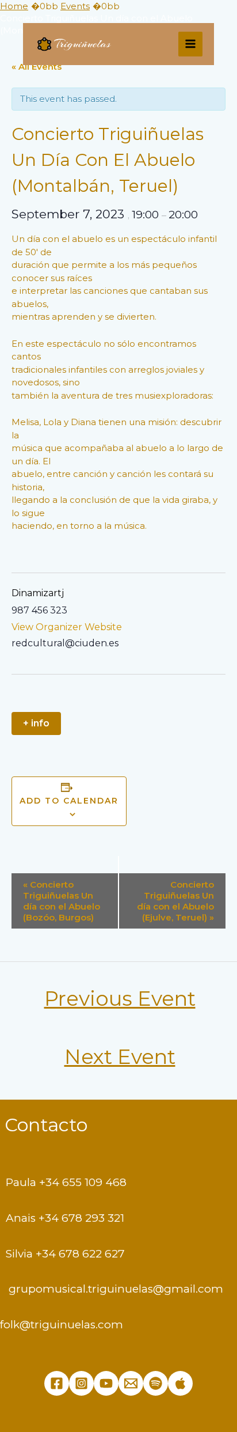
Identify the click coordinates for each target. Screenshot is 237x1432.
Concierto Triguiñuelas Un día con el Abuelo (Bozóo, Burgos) (61, 901)
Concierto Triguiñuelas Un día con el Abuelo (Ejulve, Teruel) (175, 901)
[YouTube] (106, 1383)
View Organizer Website (67, 627)
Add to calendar (69, 800)
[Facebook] (56, 1383)
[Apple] (180, 1383)
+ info (36, 723)
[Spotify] (155, 1383)
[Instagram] (81, 1383)
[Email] (130, 1383)
